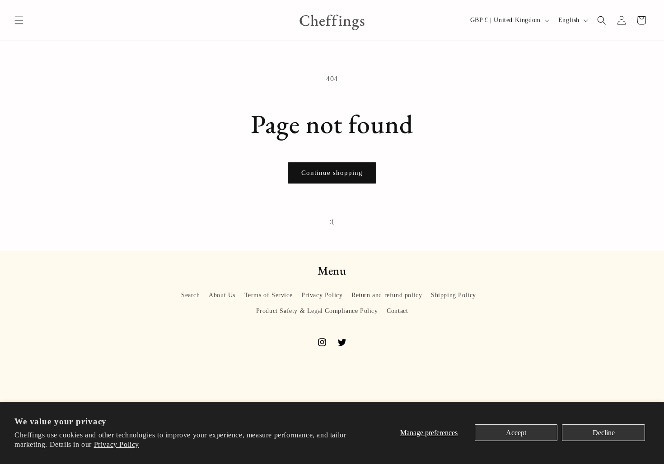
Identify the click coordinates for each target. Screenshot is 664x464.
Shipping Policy (453, 295)
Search (190, 295)
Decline (604, 432)
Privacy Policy (116, 444)
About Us (222, 295)
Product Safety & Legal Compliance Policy (317, 311)
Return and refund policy (386, 295)
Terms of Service (268, 295)
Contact (397, 311)
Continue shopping (332, 172)
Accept (516, 432)
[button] (19, 20)
